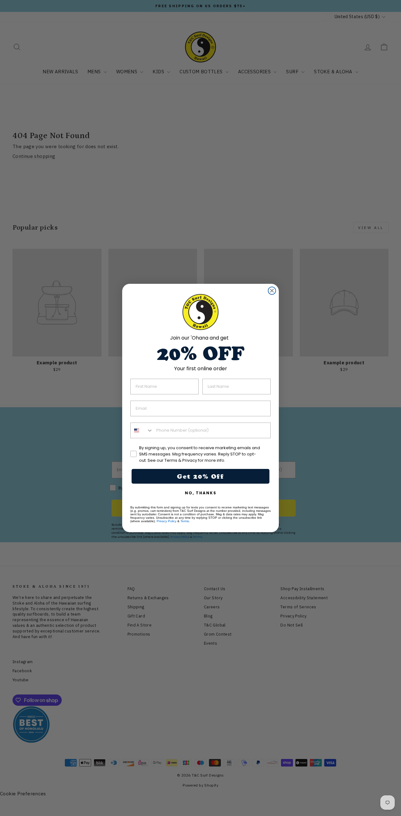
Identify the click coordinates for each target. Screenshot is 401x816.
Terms (184, 521)
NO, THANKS (200, 493)
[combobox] (142, 430)
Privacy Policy (166, 521)
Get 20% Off (200, 476)
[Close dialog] (272, 290)
